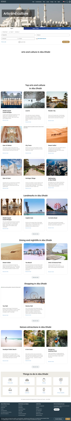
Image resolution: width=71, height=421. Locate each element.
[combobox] (4, 32)
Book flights (20, 405)
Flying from (4, 34)
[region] (35, 419)
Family (44, 392)
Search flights (66, 41)
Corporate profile (4, 405)
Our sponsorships (4, 410)
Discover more (5, 120)
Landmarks (27, 392)
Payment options (39, 409)
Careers (2, 409)
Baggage (37, 407)
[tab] (12, 28)
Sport (61, 382)
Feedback (57, 409)
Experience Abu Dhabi (22, 413)
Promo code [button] (3, 41)
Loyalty (47, 1)
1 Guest (11, 32)
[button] (64, 1)
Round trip (5, 32)
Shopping (44, 382)
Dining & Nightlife (60, 392)
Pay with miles (22, 41)
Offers (44, 1)
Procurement (38, 412)
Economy (17, 32)
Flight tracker (20, 410)
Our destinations (39, 1)
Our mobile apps (39, 410)
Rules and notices (39, 415)
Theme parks (10, 382)
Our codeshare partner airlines (6, 412)
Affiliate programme (39, 413)
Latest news (3, 407)
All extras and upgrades (40, 405)
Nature (10, 392)
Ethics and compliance (5, 413)
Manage (51, 1)
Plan (55, 1)
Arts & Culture (27, 382)
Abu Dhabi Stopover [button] (42, 38)
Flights (59, 1)
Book (33, 1)
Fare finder (20, 412)
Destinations (20, 407)
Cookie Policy (5, 419)
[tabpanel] (35, 37)
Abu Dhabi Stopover (21, 415)
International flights (21, 409)
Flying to (38, 34)
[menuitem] (33, 2)
